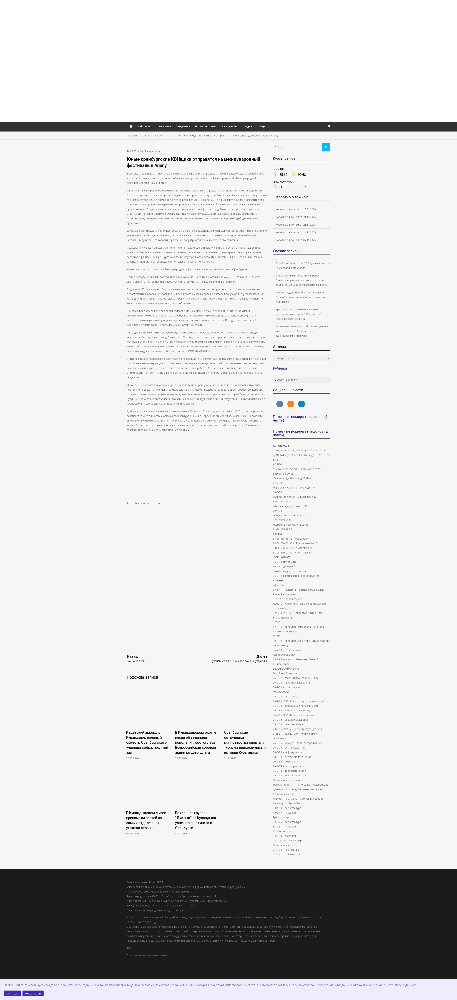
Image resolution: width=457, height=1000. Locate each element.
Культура (154, 151)
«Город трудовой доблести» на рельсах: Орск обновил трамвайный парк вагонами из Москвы (301, 297)
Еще (262, 126)
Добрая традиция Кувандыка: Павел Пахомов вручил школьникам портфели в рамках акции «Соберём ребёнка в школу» (301, 280)
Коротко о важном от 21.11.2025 (296, 217)
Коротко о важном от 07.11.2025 (296, 240)
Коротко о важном (292, 197)
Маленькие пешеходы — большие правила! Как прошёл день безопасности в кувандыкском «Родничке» (302, 331)
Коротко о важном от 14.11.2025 (296, 232)
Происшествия (205, 126)
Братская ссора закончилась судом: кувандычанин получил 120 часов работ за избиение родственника (302, 314)
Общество (145, 126)
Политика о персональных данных (147, 955)
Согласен (12, 993)
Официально (229, 126)
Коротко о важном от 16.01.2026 (296, 209)
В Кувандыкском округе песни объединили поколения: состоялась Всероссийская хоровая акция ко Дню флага (195, 742)
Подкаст (249, 126)
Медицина (183, 126)
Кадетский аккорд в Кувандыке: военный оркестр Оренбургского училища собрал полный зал (147, 742)
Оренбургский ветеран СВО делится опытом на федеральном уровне (303, 265)
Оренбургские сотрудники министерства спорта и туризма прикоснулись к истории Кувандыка (245, 742)
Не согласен (33, 993)
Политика (164, 126)
